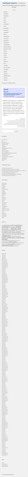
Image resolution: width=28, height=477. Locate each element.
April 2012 (4, 432)
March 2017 (4, 386)
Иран (13, 234)
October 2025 (4, 265)
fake (9, 229)
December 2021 (5, 321)
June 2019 (4, 358)
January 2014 (4, 408)
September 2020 (5, 340)
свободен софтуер (7, 46)
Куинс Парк (16, 234)
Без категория (21, 230)
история (5, 71)
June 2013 (4, 417)
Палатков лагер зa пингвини (7, 156)
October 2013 (4, 412)
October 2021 (4, 324)
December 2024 (5, 277)
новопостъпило (22, 123)
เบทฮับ (3, 160)
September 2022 (5, 310)
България (5, 232)
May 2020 (4, 344)
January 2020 (4, 349)
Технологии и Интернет (10, 240)
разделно (14, 124)
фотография (6, 24)
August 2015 (4, 393)
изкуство (5, 11)
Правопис (9, 124)
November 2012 (5, 424)
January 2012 (4, 436)
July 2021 (3, 327)
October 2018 (4, 368)
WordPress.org (5, 466)
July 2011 (3, 442)
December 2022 (5, 307)
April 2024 (4, 287)
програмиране (7, 44)
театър (5, 17)
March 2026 (4, 259)
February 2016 (4, 390)
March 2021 (4, 332)
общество (6, 65)
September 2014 (5, 399)
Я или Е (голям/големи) (7, 242)
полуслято (5, 124)
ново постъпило (15, 121)
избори (22, 242)
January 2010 (4, 452)
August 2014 (4, 401)
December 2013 (5, 409)
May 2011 (4, 445)
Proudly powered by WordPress (8, 474)
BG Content (8, 225)
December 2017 (5, 380)
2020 (3, 225)
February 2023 (4, 304)
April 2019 (4, 360)
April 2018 (4, 375)
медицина (6, 61)
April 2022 (4, 316)
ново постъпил (13, 120)
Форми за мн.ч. (18, 240)
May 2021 (4, 330)
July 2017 (3, 382)
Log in (3, 462)
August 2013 (4, 414)
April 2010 (4, 451)
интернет (5, 53)
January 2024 (4, 291)
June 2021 (4, 329)
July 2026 (3, 254)
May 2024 (4, 286)
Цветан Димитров (5, 241)
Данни (19, 233)
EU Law (5, 228)
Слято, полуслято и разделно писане (13, 238)
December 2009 (5, 453)
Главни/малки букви (6, 233)
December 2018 (5, 365)
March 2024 (4, 288)
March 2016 (4, 389)
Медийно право (5, 155)
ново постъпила (19, 120)
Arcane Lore (4, 141)
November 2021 (5, 323)
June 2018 (4, 373)
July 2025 (3, 269)
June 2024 (4, 285)
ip (10, 229)
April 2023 (4, 302)
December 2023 (5, 292)
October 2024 (4, 280)
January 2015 (4, 397)
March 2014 (4, 406)
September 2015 (5, 392)
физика (5, 34)
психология (6, 30)
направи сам (6, 42)
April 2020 (4, 346)
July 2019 (3, 357)
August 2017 (4, 381)
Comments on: (4, 139)
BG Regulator (12, 227)
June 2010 (4, 450)
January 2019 (4, 364)
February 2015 (4, 396)
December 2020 (5, 336)
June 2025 (4, 270)
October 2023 (4, 294)
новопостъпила (8, 123)
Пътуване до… (4, 157)
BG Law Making (17, 225)
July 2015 (3, 395)
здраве (5, 55)
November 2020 (5, 337)
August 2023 (4, 297)
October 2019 (4, 353)
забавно (5, 79)
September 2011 (5, 440)
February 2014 (4, 407)
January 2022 (4, 320)
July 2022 (3, 313)
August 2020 (4, 341)
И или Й (10, 234)
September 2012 (5, 426)
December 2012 (5, 423)
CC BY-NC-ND (22, 96)
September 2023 (5, 296)
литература (6, 13)
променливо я (18, 244)
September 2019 (5, 354)
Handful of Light (5, 144)
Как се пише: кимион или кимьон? (8, 172)
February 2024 (4, 290)
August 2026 (4, 253)
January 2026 (4, 261)
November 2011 (5, 439)
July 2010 (3, 448)
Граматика (14, 233)
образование (6, 36)
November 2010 (5, 447)
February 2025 (4, 275)
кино (5, 20)
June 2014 (4, 403)
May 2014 (4, 404)
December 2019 (5, 351)
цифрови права (7, 75)
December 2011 (5, 437)
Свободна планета (10, 3)
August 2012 (4, 428)
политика (5, 73)
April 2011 (4, 446)
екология (5, 57)
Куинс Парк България (6, 154)
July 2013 (3, 415)
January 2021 (4, 335)
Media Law (16, 228)
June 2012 (4, 430)
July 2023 (3, 298)
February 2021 (4, 333)
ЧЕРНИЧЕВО (4, 158)
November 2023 (5, 293)
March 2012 (4, 434)
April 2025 (4, 272)
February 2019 (4, 363)
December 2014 (5, 398)
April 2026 (4, 258)
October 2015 (4, 391)
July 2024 (3, 283)
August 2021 (4, 326)
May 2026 (4, 257)
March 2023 (4, 303)
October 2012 (4, 425)
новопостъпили (15, 123)
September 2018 (5, 369)
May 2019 (4, 359)
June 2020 (4, 343)
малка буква (4, 244)
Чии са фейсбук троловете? (7, 167)
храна (5, 59)
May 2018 (4, 374)
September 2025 (5, 266)
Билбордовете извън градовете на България (10, 169)
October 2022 (4, 309)
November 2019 (5, 352)
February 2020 (4, 348)
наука (5, 26)
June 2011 (4, 443)
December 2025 (5, 263)
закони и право (7, 67)
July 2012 (3, 429)
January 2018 (4, 379)
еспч (19, 242)
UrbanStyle (4, 146)
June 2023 (4, 299)
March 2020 (4, 347)
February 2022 (4, 319)
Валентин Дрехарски (12, 231)
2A (2, 140)
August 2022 (4, 312)
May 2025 (4, 271)
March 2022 (4, 318)
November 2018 (5, 367)
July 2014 (3, 402)
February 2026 (4, 260)
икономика (6, 69)
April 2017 (4, 385)
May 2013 (4, 418)
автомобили (6, 40)
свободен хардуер (7, 48)
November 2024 (5, 279)
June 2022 (4, 314)
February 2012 (4, 435)
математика (6, 28)
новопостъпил (22, 121)
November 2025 (5, 264)
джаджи (5, 50)
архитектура (6, 15)
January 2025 (4, 276)
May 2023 (4, 301)
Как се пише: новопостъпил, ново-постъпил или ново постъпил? (13, 94)
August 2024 (4, 282)
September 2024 (5, 281)
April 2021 (4, 331)
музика (5, 22)
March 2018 (4, 376)
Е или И (3, 234)
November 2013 (5, 410)
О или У (22, 234)
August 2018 (4, 370)
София (3, 240)
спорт (5, 63)
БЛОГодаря (4, 149)
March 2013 (4, 420)
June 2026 (4, 255)
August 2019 (4, 356)
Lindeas (3, 145)
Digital (18, 227)
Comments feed (5, 465)
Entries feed (4, 463)
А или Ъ (16, 230)
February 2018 (4, 377)
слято (17, 124)
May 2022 (4, 315)
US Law (11, 230)
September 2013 (5, 413)
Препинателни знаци (15, 236)
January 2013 (4, 422)
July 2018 (3, 371)
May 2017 (4, 384)
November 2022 (5, 308)
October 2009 (4, 454)
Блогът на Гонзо (5, 150)
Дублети (22, 233)
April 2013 (4, 419)
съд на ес (16, 245)
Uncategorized (5, 230)
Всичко (18, 232)
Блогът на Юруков (5, 151)
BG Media (5, 227)
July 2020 (3, 342)
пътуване (5, 77)
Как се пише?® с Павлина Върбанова (9, 152)
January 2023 (4, 305)
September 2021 (5, 325)
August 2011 (4, 441)
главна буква (15, 242)
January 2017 (4, 387)
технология (6, 38)
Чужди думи (13, 241)
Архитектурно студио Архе (7, 147)
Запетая (7, 234)
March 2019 (4, 362)
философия (6, 32)
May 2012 (4, 431)
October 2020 (4, 338)
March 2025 (4, 274)
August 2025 (4, 267)
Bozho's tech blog (5, 143)
